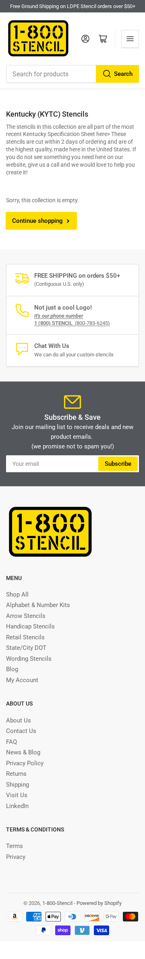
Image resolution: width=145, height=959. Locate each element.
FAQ (11, 741)
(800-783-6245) (72, 323)
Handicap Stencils (30, 626)
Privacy (15, 857)
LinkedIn (17, 806)
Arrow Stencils (26, 616)
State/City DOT (26, 647)
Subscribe (118, 463)
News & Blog (23, 752)
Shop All (17, 594)
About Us (18, 720)
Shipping (17, 784)
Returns (16, 773)
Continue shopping (37, 220)
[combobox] (72, 74)
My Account (22, 680)
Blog (12, 669)
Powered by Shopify (99, 903)
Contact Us (21, 731)
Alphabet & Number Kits (38, 605)
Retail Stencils (25, 637)
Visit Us (16, 795)
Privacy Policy (25, 763)
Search (123, 73)
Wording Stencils (29, 658)
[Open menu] (130, 39)
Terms (14, 846)
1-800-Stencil (57, 903)
